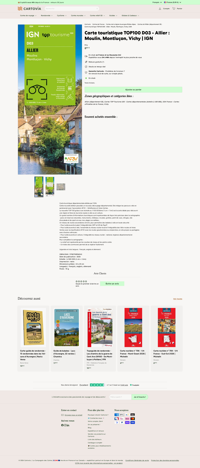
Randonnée (46, 15)
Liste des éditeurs (94, 439)
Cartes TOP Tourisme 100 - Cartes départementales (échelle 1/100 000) (132, 102)
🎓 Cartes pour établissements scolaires (99, 447)
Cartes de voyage (27, 15)
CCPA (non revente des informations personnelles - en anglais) (99, 463)
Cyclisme (61, 15)
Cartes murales (77, 15)
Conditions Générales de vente (137, 460)
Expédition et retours (96, 431)
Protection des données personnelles (165, 460)
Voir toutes (177, 299)
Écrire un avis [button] (112, 283)
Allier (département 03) (94, 102)
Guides (112, 15)
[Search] (97, 8)
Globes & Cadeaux (129, 15)
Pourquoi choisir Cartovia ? (98, 415)
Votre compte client (95, 421)
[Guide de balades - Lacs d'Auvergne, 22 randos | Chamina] (66, 336)
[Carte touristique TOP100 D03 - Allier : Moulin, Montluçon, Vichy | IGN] (133, 131)
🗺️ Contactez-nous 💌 (96, 418)
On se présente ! (94, 424)
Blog (89, 428)
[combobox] (157, 2)
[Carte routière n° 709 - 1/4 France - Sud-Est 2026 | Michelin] (166, 336)
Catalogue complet (95, 443)
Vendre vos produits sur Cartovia (97, 435)
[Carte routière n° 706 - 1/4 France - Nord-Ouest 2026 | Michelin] (133, 336)
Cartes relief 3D (96, 15)
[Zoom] (50, 100)
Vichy (106, 104)
